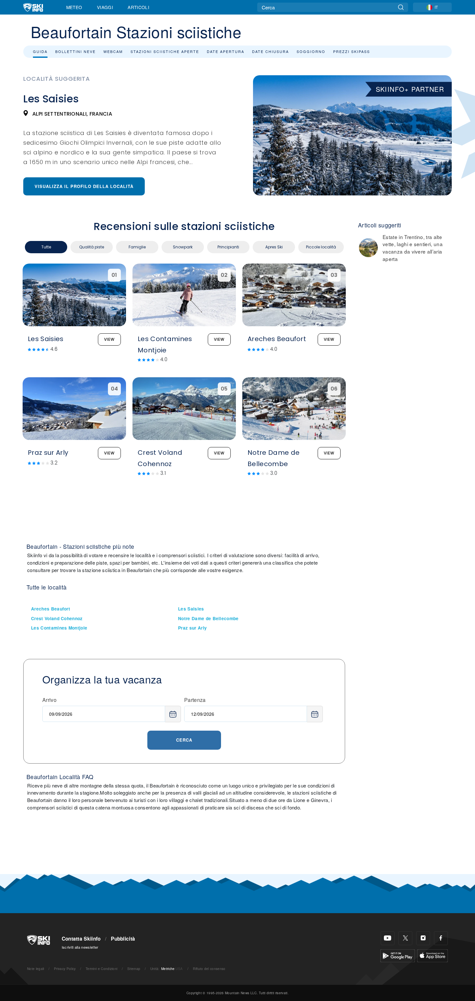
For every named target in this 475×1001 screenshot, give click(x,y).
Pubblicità (123, 938)
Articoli (138, 7)
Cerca (184, 740)
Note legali (35, 968)
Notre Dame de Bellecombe (208, 618)
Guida (40, 51)
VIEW (109, 339)
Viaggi (105, 7)
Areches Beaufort (50, 609)
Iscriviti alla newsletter (80, 947)
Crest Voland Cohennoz (57, 618)
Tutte (46, 247)
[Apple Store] (432, 955)
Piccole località (321, 247)
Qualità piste (91, 247)
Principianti (228, 247)
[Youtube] (388, 938)
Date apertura (225, 51)
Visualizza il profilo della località (84, 186)
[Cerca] (401, 7)
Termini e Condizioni (101, 968)
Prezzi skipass (351, 51)
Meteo (74, 7)
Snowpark (183, 247)
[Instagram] (423, 938)
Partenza (195, 700)
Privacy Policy (65, 968)
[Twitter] (405, 938)
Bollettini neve (75, 51)
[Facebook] (441, 938)
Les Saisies (191, 609)
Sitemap (133, 968)
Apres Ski (274, 247)
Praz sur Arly (192, 628)
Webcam (113, 51)
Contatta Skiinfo (81, 938)
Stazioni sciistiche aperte (165, 51)
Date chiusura (270, 51)
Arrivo (49, 700)
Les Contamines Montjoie (59, 628)
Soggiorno (311, 51)
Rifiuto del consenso (209, 968)
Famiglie (137, 247)
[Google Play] (397, 955)
